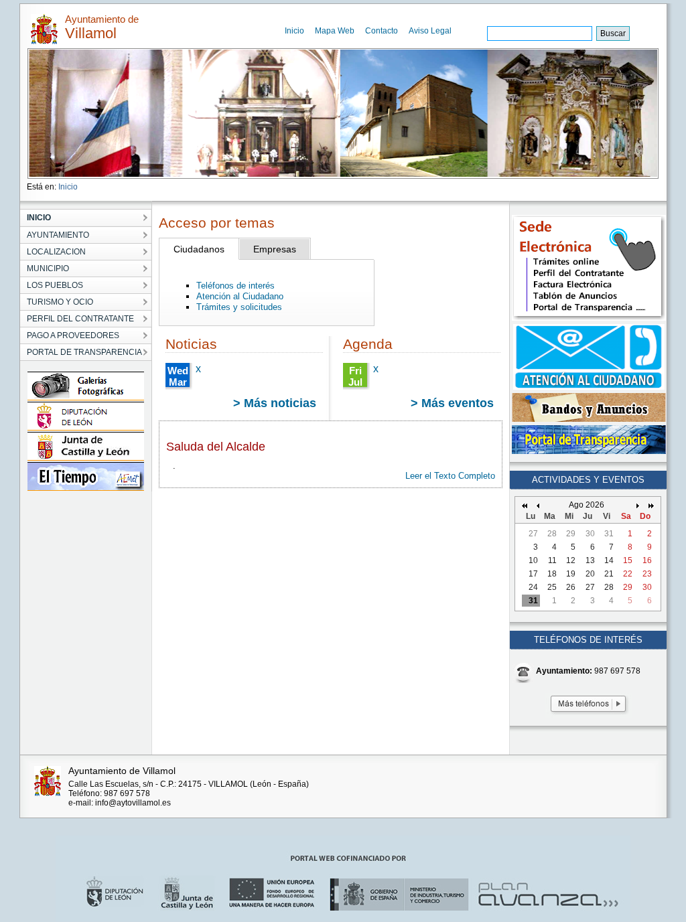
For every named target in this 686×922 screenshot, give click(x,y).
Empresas (274, 249)
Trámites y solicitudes (239, 307)
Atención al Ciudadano (239, 296)
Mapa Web (334, 30)
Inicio (294, 30)
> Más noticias (274, 403)
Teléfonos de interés (235, 286)
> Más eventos (452, 403)
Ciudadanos (199, 249)
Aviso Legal (430, 30)
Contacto (381, 30)
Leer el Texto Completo (450, 476)
